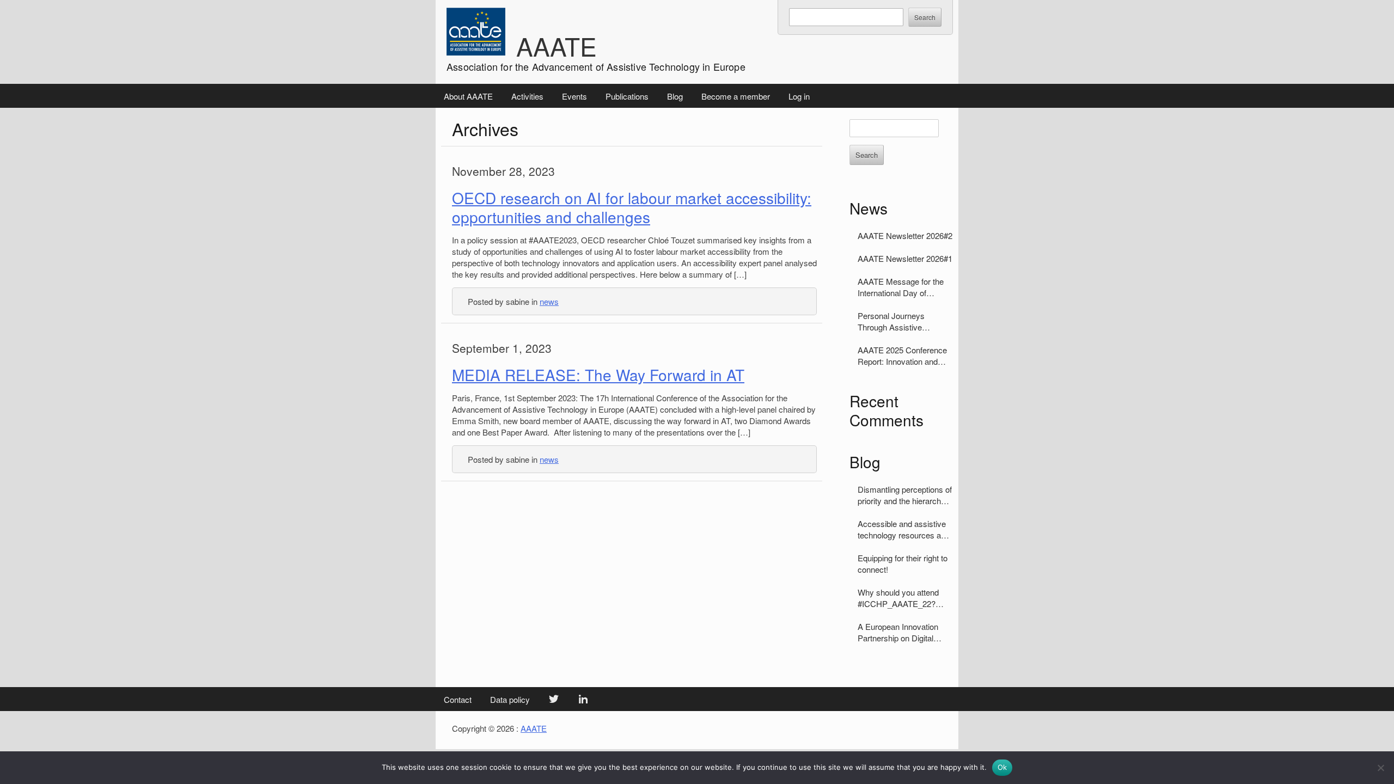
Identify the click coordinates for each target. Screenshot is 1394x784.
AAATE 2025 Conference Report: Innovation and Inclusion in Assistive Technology (902, 355)
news (549, 301)
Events (574, 96)
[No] (1380, 767)
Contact (458, 699)
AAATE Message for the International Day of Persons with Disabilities (901, 286)
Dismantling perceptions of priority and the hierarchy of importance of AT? (905, 494)
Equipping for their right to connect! (902, 563)
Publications (627, 96)
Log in (799, 96)
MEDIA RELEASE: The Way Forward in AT (598, 374)
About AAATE (468, 96)
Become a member (735, 96)
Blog (675, 96)
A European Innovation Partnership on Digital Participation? (898, 632)
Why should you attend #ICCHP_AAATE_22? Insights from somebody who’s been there (901, 597)
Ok (1002, 767)
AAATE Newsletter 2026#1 (905, 258)
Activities (527, 96)
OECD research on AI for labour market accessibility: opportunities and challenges (631, 207)
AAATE (556, 46)
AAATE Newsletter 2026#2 (905, 235)
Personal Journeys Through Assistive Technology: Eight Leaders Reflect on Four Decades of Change (905, 321)
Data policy (510, 699)
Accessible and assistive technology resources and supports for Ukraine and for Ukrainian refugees (904, 529)
